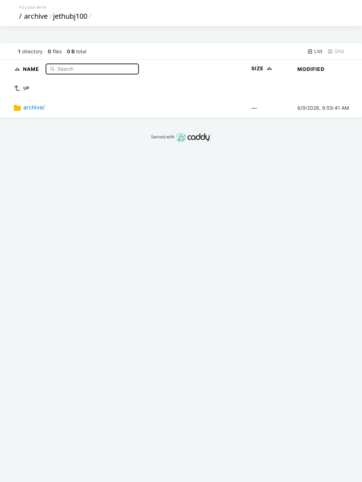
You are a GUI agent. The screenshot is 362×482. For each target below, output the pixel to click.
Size (258, 68)
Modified (311, 69)
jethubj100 (70, 16)
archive (36, 16)
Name (32, 69)
